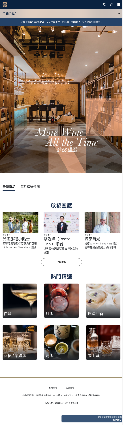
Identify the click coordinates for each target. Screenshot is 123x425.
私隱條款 (53, 388)
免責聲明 (70, 388)
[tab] (9, 187)
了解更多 (61, 262)
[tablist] (61, 187)
